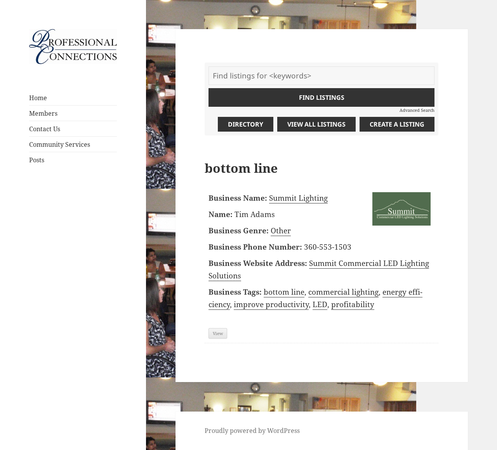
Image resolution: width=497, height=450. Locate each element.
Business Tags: (235, 292)
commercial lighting (343, 292)
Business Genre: (239, 231)
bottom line (284, 292)
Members (43, 113)
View (218, 333)
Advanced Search (417, 110)
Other (281, 231)
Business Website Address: (258, 263)
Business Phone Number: (255, 247)
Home (38, 98)
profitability (352, 304)
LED (320, 304)
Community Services (59, 144)
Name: (221, 214)
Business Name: (238, 198)
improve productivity (271, 304)
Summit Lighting (298, 198)
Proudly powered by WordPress (252, 430)
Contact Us (44, 129)
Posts (36, 160)
